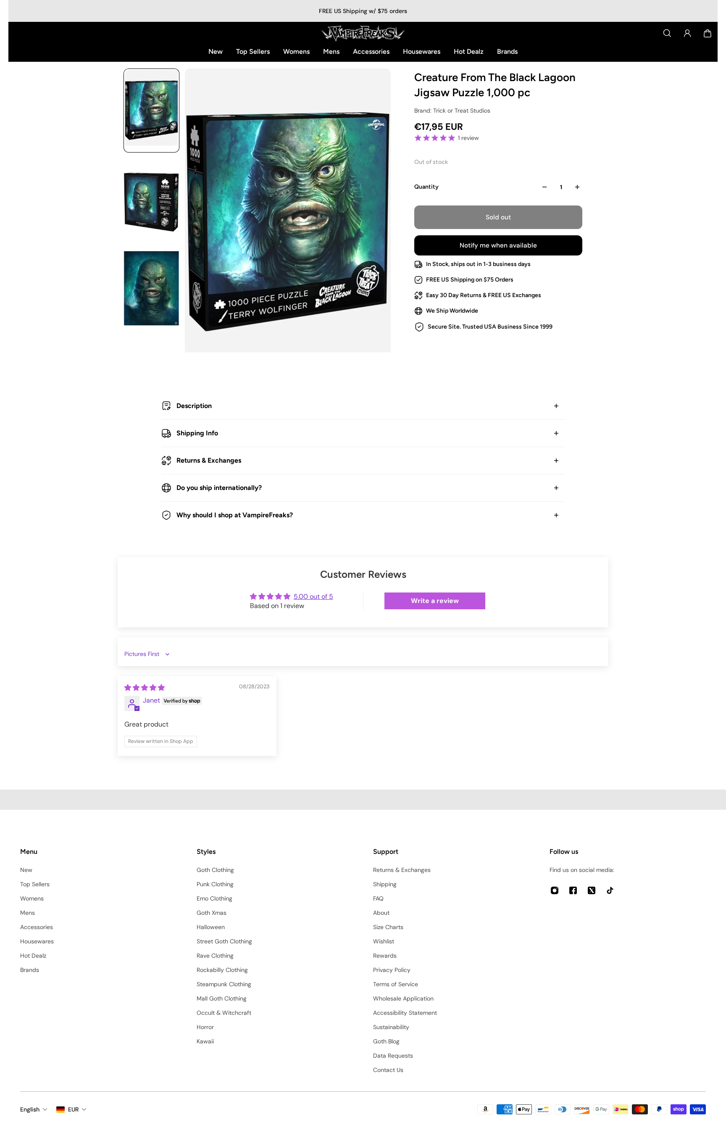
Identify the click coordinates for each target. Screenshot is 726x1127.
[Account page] (687, 33)
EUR (73, 1109)
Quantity (426, 186)
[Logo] (363, 33)
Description (194, 406)
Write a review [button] (435, 600)
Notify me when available (498, 245)
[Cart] (707, 33)
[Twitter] (591, 890)
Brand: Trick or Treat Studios (452, 110)
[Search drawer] (667, 33)
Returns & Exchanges (208, 460)
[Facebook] (573, 890)
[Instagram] (554, 890)
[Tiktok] (610, 890)
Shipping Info (197, 433)
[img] (144, 687)
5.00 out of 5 (313, 596)
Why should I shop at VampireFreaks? (234, 515)
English (29, 1109)
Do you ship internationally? (219, 488)
